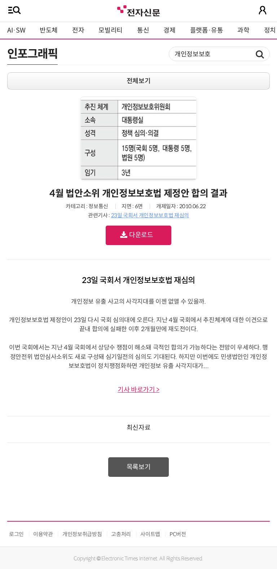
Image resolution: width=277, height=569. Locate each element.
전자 (78, 30)
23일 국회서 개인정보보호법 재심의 (150, 215)
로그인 (16, 534)
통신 (143, 30)
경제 (169, 30)
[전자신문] (138, 10)
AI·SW (16, 30)
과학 (243, 30)
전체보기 (139, 81)
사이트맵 (150, 534)
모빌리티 (110, 30)
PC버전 (178, 534)
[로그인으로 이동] (262, 10)
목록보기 (139, 467)
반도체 (49, 30)
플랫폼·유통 (206, 30)
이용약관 (43, 534)
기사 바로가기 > (138, 390)
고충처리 (121, 534)
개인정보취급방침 (82, 534)
